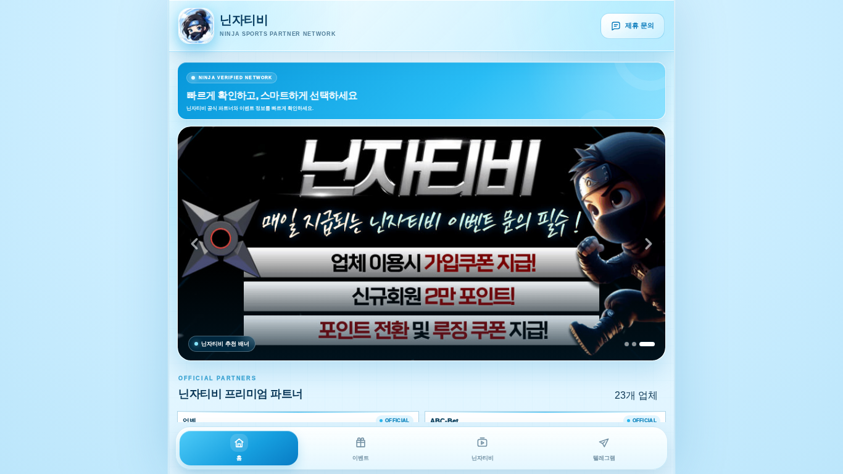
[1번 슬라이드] (627, 344)
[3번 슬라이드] (647, 344)
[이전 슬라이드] (194, 243)
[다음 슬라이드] (648, 243)
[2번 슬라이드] (634, 344)
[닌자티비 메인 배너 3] (421, 243)
